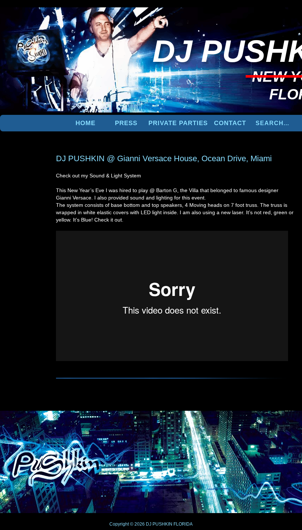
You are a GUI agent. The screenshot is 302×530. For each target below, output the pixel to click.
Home (85, 123)
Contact (230, 123)
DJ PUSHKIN (158, 524)
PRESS (126, 123)
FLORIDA (183, 524)
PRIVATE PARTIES (178, 123)
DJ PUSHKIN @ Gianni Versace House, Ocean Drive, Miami (164, 158)
